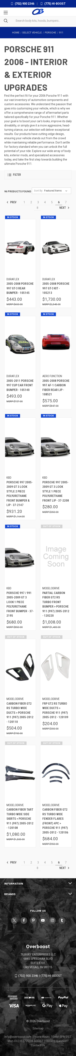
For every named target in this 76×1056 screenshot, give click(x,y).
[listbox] (57, 191)
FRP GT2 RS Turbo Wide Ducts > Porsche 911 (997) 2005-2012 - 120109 (55, 710)
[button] (38, 174)
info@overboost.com (17, 1036)
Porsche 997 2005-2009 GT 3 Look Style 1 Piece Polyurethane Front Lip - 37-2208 (55, 491)
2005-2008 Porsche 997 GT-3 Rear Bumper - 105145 (20, 288)
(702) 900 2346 (24, 3)
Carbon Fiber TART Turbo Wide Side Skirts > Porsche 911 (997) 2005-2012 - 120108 (19, 819)
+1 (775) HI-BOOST (31, 1041)
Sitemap (38, 1028)
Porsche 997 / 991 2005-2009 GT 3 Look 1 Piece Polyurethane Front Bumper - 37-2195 (20, 604)
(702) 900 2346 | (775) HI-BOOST (40, 976)
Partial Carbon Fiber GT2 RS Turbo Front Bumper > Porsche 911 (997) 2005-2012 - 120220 (55, 604)
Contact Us (38, 1045)
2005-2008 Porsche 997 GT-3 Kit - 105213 (56, 288)
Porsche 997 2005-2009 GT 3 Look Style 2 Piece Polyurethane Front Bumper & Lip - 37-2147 (19, 493)
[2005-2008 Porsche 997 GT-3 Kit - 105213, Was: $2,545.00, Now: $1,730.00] (56, 247)
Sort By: (38, 190)
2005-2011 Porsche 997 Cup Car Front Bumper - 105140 (20, 385)
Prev (13, 202)
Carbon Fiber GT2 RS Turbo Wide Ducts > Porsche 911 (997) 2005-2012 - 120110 (19, 713)
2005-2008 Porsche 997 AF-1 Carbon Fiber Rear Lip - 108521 (56, 387)
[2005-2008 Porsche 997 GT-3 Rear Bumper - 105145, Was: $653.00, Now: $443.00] (20, 247)
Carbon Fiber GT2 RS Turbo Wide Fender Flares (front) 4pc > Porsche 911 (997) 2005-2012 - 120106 (55, 821)
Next (62, 207)
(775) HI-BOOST (55, 3)
